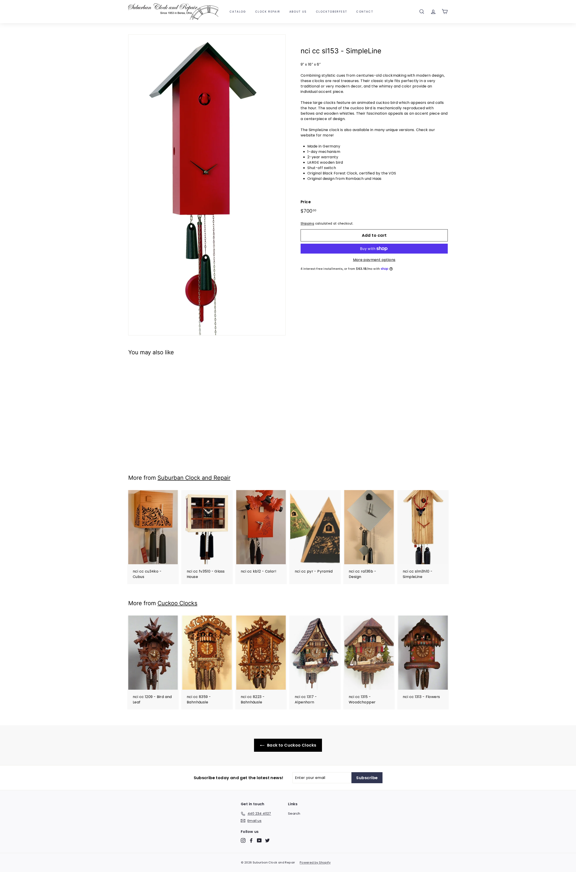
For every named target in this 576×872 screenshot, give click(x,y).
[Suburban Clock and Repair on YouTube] (259, 840)
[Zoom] (206, 185)
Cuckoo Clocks (177, 603)
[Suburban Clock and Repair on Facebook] (251, 840)
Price (306, 202)
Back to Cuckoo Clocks (291, 745)
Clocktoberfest (331, 11)
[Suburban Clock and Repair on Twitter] (267, 840)
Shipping (307, 223)
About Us (298, 11)
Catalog (238, 11)
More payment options (374, 259)
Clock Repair (267, 11)
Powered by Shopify (315, 862)
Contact (364, 11)
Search (294, 813)
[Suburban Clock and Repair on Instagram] (243, 840)
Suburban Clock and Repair (194, 477)
